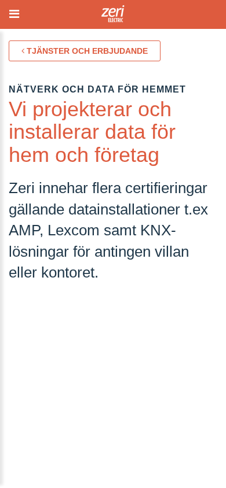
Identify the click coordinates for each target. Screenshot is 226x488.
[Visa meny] (14, 14)
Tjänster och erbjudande (86, 51)
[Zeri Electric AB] (113, 16)
